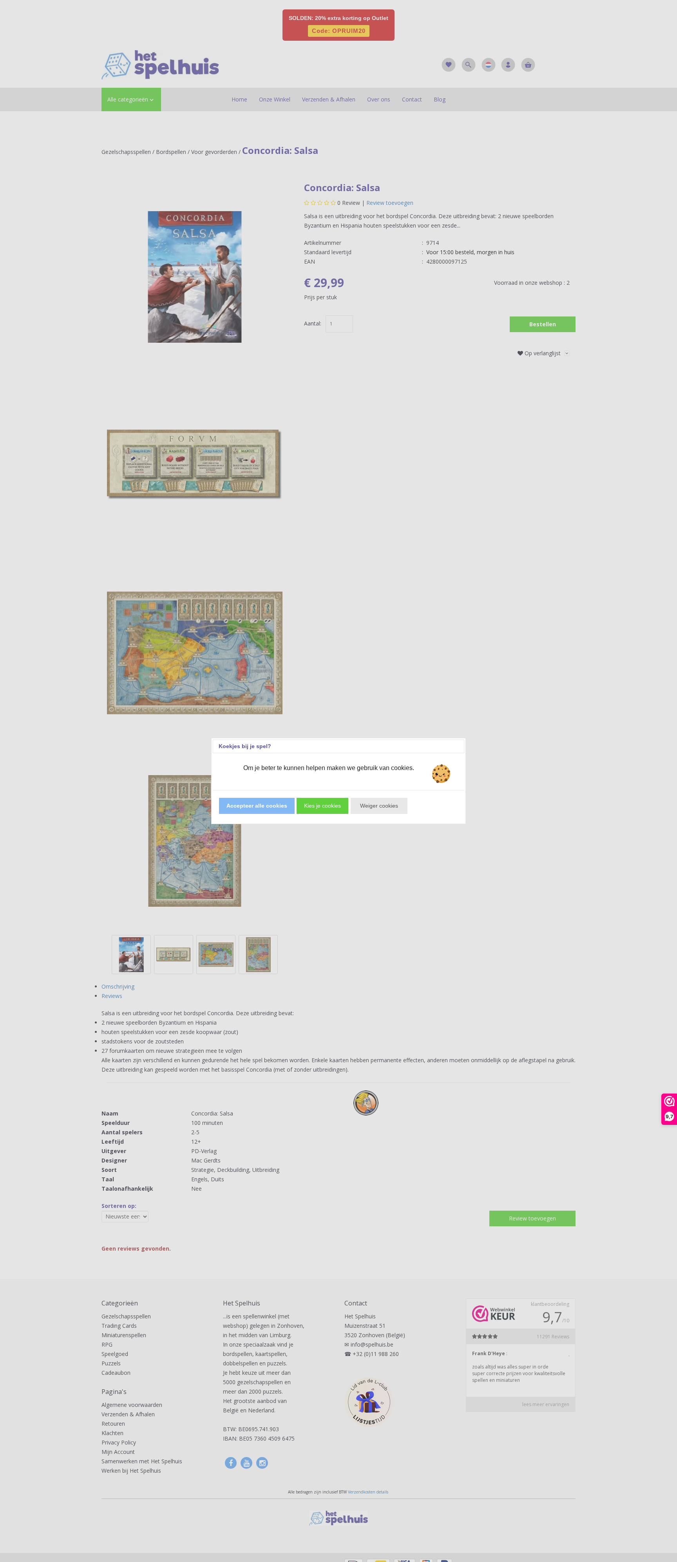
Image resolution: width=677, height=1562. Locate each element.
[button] (257, 806)
